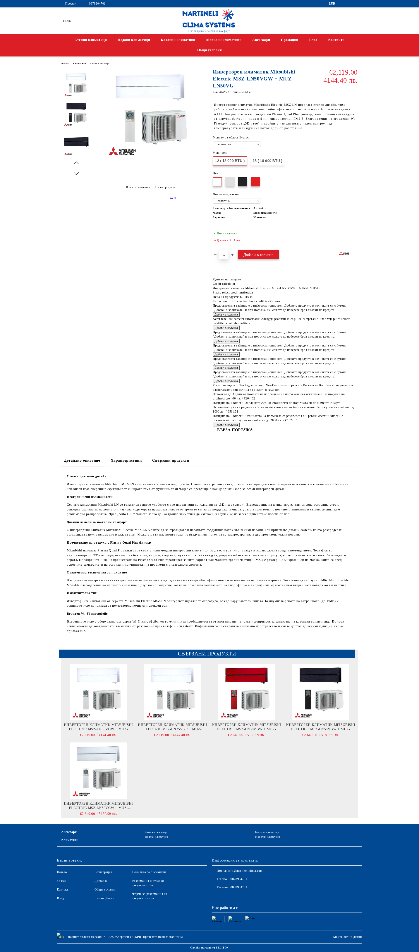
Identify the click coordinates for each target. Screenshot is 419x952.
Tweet (172, 198)
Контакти (336, 40)
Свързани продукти (170, 460)
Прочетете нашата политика (163, 936)
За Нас (61, 880)
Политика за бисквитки (149, 872)
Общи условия (104, 889)
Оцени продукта (165, 187)
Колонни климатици (178, 40)
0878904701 (97, 3)
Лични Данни (104, 898)
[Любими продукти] (346, 20)
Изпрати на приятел (138, 187)
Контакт (62, 889)
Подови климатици (134, 40)
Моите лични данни (347, 936)
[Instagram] (348, 3)
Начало (65, 63)
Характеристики (126, 460)
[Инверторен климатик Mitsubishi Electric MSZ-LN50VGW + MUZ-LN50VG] (150, 158)
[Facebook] (342, 3)
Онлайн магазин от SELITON (209, 947)
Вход (60, 898)
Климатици (79, 63)
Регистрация (103, 872)
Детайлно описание (82, 460)
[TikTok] (355, 3)
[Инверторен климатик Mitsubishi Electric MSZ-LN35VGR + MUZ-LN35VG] (172, 692)
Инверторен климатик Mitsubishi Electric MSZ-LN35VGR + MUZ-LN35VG (172, 727)
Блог (313, 40)
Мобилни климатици (224, 40)
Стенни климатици (90, 40)
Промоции (289, 40)
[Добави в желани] (354, 237)
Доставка (100, 880)
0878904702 (238, 887)
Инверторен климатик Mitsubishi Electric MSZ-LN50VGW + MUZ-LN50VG (98, 727)
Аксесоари (261, 40)
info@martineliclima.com (245, 870)
